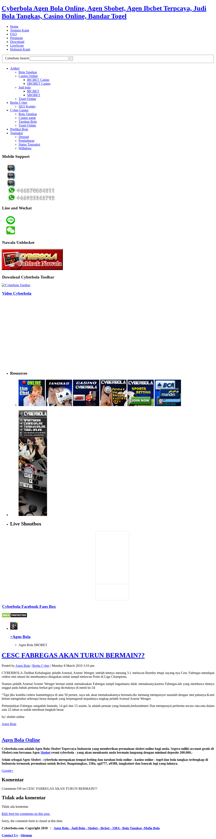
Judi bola (25, 87)
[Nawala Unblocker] (32, 269)
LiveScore (17, 45)
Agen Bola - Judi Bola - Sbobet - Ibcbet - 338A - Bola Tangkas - (99, 828)
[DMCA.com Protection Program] (14, 616)
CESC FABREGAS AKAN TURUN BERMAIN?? (73, 655)
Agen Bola (22, 665)
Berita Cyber (18, 102)
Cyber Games (19, 110)
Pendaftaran (26, 140)
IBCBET (33, 91)
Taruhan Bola (28, 121)
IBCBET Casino (38, 80)
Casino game (27, 118)
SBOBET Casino (38, 83)
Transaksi (16, 133)
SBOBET (33, 95)
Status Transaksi (29, 144)
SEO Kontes (27, 106)
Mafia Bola (152, 828)
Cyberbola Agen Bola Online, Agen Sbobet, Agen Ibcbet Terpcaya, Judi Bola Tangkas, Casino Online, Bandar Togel (104, 12)
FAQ (13, 34)
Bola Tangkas (28, 72)
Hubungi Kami (20, 49)
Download (17, 42)
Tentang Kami (19, 30)
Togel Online (27, 99)
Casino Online (28, 76)
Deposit (24, 137)
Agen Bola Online (21, 740)
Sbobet (45, 752)
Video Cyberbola (16, 293)
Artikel (14, 68)
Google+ (8, 770)
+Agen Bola (20, 636)
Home (14, 26)
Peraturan (16, 38)
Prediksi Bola (19, 129)
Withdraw (25, 148)
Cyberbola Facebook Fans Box (29, 606)
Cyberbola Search (17, 58)
